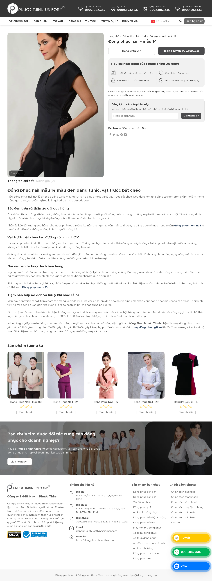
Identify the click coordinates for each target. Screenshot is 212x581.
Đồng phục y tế (142, 507)
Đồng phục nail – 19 (186, 402)
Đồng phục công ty (144, 491)
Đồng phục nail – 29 (146, 402)
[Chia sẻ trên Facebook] (110, 134)
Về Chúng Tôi (18, 21)
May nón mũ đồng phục (147, 527)
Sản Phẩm (40, 21)
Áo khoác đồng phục (145, 512)
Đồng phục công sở (144, 496)
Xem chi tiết (26, 412)
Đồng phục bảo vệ (144, 522)
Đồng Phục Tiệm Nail (134, 36)
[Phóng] (17, 173)
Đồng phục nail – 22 (106, 402)
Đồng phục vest (142, 558)
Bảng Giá (75, 21)
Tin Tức (90, 21)
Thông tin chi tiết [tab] (20, 181)
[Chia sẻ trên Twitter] (114, 134)
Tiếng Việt (161, 21)
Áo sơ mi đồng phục (145, 532)
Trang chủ (113, 36)
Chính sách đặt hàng (183, 491)
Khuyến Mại (130, 21)
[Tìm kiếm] (180, 20)
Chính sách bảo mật (183, 512)
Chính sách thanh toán (184, 496)
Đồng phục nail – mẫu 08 (26, 402)
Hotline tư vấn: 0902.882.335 (181, 50)
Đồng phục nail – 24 (66, 402)
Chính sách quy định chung (187, 507)
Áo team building (143, 548)
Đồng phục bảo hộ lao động (149, 517)
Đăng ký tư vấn (131, 51)
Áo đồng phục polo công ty (149, 543)
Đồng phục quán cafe (146, 553)
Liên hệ (175, 522)
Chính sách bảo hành (183, 517)
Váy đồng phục (142, 502)
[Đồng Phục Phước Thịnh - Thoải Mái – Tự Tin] (36, 8)
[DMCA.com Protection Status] (14, 534)
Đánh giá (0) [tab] (45, 181)
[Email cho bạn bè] (118, 134)
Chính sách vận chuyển (184, 502)
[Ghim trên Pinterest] (121, 134)
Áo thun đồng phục (144, 537)
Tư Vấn (58, 21)
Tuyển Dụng (109, 21)
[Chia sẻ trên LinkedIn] (125, 134)
